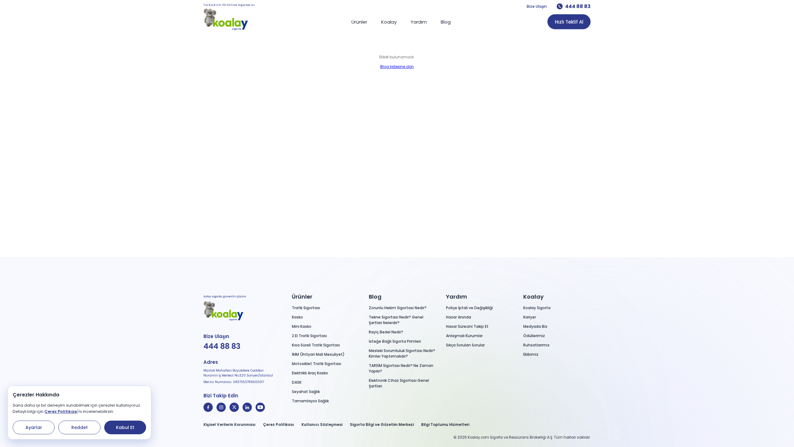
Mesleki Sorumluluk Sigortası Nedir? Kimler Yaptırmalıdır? (402, 353)
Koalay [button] (533, 296)
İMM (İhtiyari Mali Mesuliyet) (318, 354)
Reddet (79, 427)
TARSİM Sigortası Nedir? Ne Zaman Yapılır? (401, 368)
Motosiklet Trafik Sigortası (316, 363)
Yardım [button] (456, 296)
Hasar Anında (458, 317)
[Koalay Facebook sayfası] (208, 407)
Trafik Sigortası (306, 307)
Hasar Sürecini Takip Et (467, 326)
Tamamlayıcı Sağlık (310, 401)
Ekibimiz (530, 354)
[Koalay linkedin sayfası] (247, 407)
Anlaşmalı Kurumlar (464, 335)
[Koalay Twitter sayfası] (234, 407)
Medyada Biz (535, 326)
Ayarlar (33, 427)
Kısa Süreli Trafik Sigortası (316, 345)
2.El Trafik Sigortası (309, 335)
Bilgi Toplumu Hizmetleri (445, 424)
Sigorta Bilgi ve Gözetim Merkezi (382, 424)
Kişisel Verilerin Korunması (229, 424)
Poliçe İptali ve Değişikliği (469, 307)
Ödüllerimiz (534, 335)
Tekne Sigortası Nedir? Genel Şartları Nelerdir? (396, 319)
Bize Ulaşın (537, 6)
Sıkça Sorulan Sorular (465, 345)
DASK (296, 382)
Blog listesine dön (397, 66)
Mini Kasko (301, 326)
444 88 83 (578, 6)
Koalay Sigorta (537, 307)
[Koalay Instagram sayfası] (221, 407)
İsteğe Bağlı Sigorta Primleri (395, 341)
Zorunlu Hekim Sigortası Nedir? (397, 307)
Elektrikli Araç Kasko (310, 373)
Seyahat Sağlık (306, 391)
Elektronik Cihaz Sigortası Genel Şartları (399, 383)
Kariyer (529, 317)
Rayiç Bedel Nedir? (386, 332)
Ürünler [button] (302, 296)
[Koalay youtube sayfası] (260, 407)
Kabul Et (125, 427)
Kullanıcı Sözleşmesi (321, 424)
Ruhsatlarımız (536, 345)
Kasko (297, 317)
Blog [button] (375, 296)
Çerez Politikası (61, 411)
